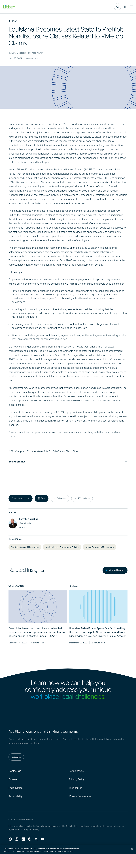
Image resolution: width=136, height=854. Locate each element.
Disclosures (75, 788)
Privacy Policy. (67, 851)
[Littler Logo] (9, 7)
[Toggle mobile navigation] (131, 7)
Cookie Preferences (80, 796)
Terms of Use (76, 771)
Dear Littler (18, 585)
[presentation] (37, 606)
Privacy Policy (76, 779)
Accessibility (15, 796)
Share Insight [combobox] (18, 498)
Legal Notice (15, 788)
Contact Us (14, 771)
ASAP (75, 585)
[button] (10, 839)
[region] (68, 849)
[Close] (132, 849)
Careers (12, 779)
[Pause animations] (125, 7)
